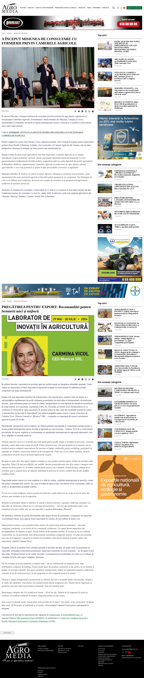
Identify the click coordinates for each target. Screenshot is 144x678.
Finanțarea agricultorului (47, 668)
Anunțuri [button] (82, 8)
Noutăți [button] (23, 8)
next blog (7, 633)
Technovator (54, 615)
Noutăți (9, 33)
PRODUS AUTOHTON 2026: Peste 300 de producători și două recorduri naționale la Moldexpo (126, 105)
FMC (53, 621)
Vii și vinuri (101, 650)
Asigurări (40, 676)
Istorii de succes (62, 652)
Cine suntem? (42, 646)
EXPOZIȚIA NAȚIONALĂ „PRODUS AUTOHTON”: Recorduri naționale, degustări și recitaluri (127, 174)
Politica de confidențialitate (46, 650)
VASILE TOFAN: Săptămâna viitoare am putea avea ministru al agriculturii (126, 445)
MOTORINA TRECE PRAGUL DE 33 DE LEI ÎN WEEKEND (127, 213)
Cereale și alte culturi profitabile (107, 654)
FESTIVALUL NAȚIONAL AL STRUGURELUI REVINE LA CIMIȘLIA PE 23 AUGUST (126, 325)
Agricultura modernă (105, 646)
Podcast (31, 8)
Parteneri (97, 8)
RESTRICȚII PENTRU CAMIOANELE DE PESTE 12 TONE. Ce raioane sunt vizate (126, 390)
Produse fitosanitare (104, 658)
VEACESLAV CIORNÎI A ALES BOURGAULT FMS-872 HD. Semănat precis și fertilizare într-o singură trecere (127, 77)
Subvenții (40, 670)
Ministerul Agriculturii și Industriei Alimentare (28, 621)
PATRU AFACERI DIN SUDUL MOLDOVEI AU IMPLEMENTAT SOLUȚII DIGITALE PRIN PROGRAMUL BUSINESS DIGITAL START (127, 47)
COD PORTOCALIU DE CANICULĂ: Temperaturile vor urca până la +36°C (126, 431)
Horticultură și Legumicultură (106, 656)
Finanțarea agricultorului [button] (66, 8)
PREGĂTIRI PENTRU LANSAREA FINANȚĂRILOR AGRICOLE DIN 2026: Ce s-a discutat (127, 201)
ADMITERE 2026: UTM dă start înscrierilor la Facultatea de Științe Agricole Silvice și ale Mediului (127, 369)
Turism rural (101, 648)
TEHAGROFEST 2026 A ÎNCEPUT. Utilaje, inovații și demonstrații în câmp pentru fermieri (126, 313)
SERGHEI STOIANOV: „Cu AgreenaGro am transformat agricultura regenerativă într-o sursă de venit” (127, 91)
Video (89, 8)
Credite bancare (42, 674)
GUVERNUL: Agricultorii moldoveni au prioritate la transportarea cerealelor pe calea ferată (126, 418)
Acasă (3, 33)
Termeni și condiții (43, 648)
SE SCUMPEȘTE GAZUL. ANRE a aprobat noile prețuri (126, 226)
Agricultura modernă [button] (44, 8)
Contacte (105, 8)
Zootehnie (101, 652)
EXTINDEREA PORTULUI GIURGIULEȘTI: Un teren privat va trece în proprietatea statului (127, 405)
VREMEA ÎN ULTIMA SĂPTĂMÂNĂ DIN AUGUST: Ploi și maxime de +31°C (126, 187)
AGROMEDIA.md (70, 615)
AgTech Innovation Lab (134, 8)
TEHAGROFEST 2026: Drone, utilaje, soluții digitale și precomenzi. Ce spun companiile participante (127, 339)
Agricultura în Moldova (20, 33)
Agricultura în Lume (63, 650)
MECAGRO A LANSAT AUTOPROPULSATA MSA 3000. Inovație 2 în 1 (125, 61)
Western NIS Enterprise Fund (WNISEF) (27, 618)
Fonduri (40, 672)
